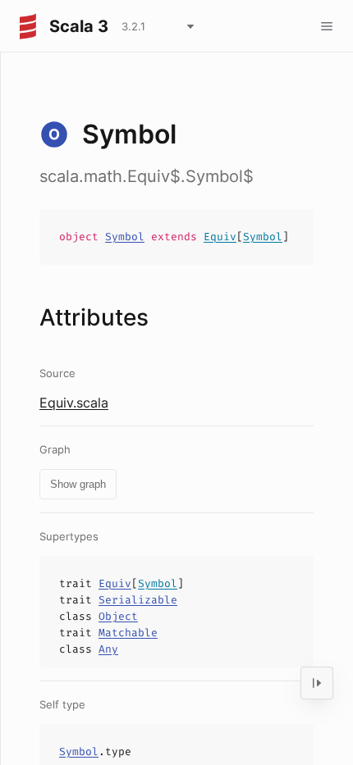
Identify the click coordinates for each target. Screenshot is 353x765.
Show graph (78, 484)
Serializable (138, 600)
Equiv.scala (73, 402)
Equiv (220, 237)
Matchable (128, 633)
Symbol (124, 237)
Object (118, 616)
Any (108, 649)
